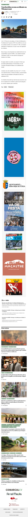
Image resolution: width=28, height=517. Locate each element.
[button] (2, 1)
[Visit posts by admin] (2, 13)
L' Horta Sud (18, 424)
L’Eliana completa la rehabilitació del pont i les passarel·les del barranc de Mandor (12, 481)
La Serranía (18, 453)
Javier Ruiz (4, 379)
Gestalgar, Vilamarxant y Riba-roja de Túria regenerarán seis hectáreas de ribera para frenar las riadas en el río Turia (13, 456)
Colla (3, 372)
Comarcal (4, 398)
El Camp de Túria (5, 4)
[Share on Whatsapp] (4, 17)
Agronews (4, 424)
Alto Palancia (5, 346)
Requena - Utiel (12, 427)
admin (7, 11)
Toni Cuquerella (5, 353)
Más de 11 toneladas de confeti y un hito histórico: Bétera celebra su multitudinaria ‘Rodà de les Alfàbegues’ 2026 (13, 402)
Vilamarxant (10, 87)
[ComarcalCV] (14, 1)
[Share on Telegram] (6, 17)
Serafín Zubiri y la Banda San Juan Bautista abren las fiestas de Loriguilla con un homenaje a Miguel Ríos (13, 376)
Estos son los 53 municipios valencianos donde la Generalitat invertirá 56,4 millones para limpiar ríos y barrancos (13, 430)
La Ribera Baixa (5, 427)
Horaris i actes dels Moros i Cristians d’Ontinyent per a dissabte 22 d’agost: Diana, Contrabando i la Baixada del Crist (14, 303)
